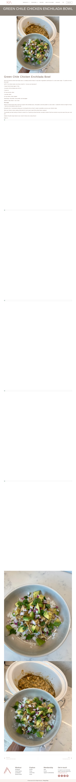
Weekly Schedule (18, 774)
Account (45, 771)
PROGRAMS (33, 2)
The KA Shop (31, 772)
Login (45, 769)
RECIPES (42, 2)
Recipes (31, 769)
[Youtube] (67, 776)
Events (30, 774)
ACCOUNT (58, 2)
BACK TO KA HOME (50, 2)
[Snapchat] (59, 776)
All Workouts (17, 769)
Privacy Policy (45, 780)
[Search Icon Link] (63, 2)
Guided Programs (18, 771)
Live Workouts (17, 772)
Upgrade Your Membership (49, 772)
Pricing (30, 771)
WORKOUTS (25, 2)
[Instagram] (62, 776)
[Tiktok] (64, 776)
